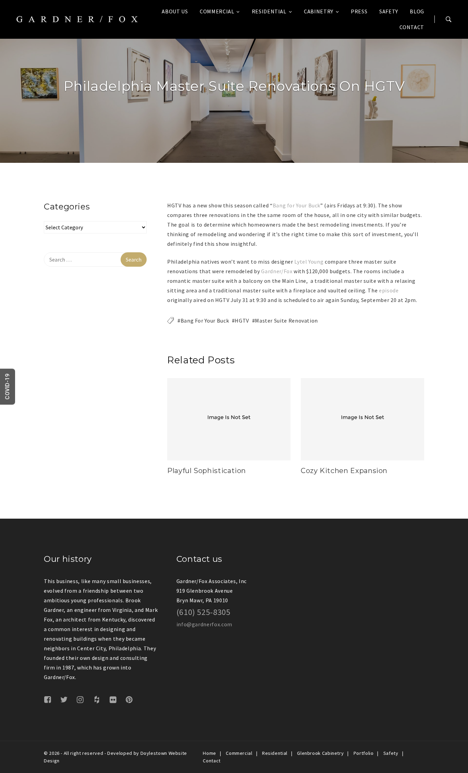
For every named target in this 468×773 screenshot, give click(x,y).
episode (388, 290)
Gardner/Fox (276, 271)
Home (209, 753)
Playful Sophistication (206, 471)
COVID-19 (7, 386)
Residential (269, 11)
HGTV (242, 320)
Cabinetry (318, 11)
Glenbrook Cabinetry (320, 753)
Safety (388, 11)
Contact (411, 27)
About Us (175, 11)
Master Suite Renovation (286, 320)
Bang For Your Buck (205, 320)
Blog (417, 11)
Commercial (217, 11)
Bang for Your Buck (297, 205)
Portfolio (364, 753)
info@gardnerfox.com (204, 624)
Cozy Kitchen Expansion (344, 471)
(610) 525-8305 (203, 612)
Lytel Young (308, 261)
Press (359, 11)
